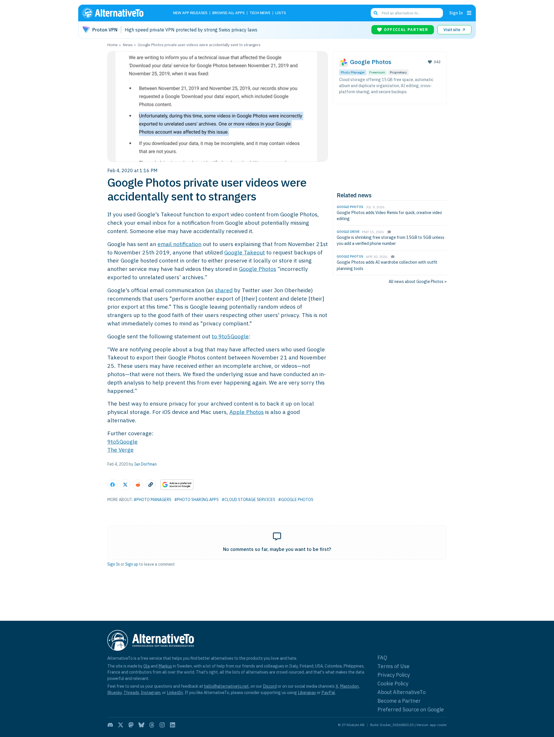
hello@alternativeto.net (226, 686)
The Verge (120, 449)
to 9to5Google (230, 336)
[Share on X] (125, 484)
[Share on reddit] (138, 484)
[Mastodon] (131, 725)
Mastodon (349, 686)
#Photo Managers (152, 499)
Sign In (456, 13)
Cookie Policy (392, 683)
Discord (270, 686)
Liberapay (307, 692)
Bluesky (114, 692)
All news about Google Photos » (418, 281)
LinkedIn (175, 692)
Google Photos (257, 268)
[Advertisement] (390, 147)
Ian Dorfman (145, 464)
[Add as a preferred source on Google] (176, 484)
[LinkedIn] (172, 725)
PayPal (328, 692)
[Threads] (152, 725)
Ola (146, 666)
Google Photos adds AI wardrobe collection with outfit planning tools (387, 265)
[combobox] (407, 13)
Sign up (131, 564)
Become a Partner (399, 700)
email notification (179, 243)
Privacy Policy (393, 675)
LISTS (280, 13)
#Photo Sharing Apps (196, 499)
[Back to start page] (121, 13)
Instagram (150, 692)
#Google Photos (295, 499)
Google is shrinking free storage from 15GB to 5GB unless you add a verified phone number (390, 240)
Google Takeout (244, 252)
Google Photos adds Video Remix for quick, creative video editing (389, 216)
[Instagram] (162, 725)
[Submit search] (376, 13)
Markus (165, 666)
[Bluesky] (141, 725)
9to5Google (122, 441)
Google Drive (348, 232)
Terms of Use (393, 666)
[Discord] (110, 725)
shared (224, 290)
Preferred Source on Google (410, 709)
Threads (131, 692)
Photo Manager (353, 72)
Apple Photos (246, 411)
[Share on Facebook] (112, 484)
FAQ (382, 657)
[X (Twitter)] (120, 725)
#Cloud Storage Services (248, 499)
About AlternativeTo (401, 692)
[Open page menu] (469, 13)
